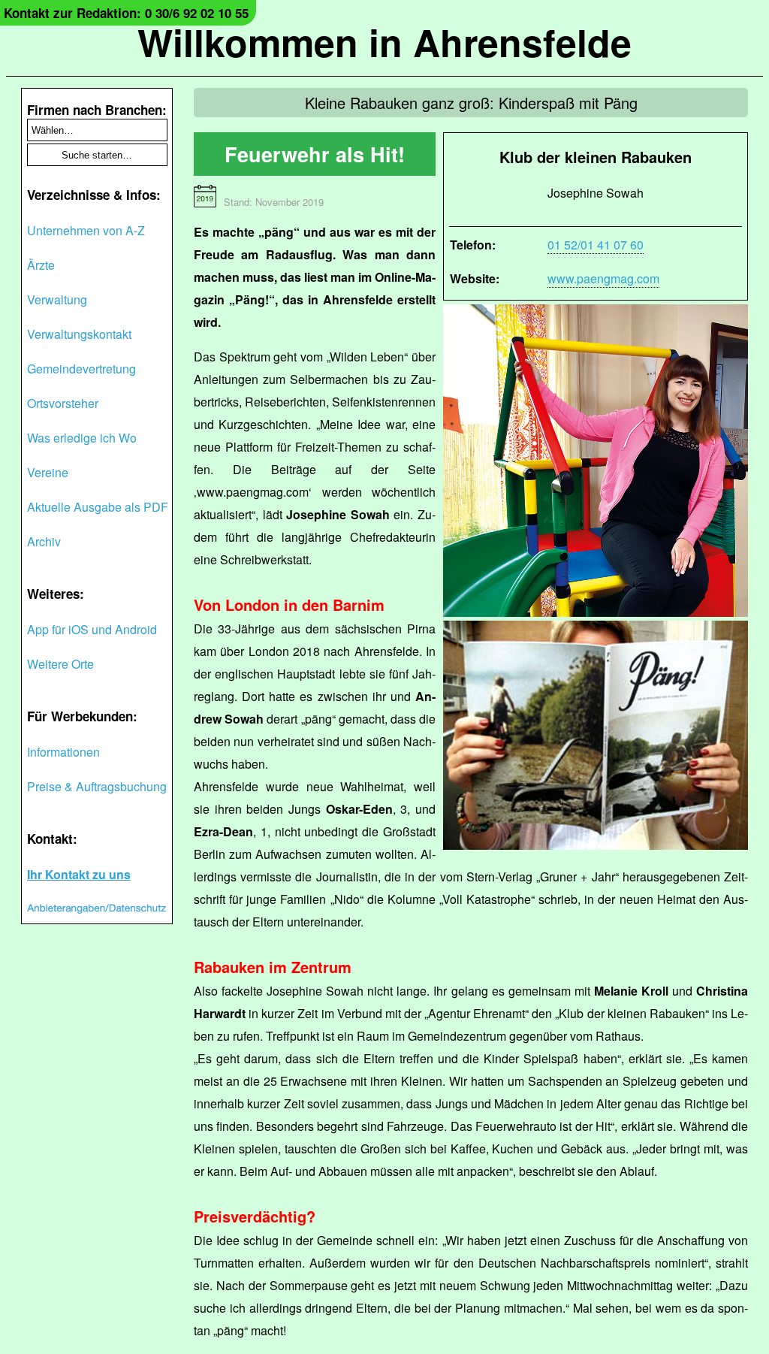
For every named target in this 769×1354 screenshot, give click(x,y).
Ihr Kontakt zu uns (79, 874)
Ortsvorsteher (62, 403)
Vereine (47, 472)
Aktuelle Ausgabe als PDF (97, 506)
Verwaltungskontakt (79, 334)
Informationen (63, 751)
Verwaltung (57, 299)
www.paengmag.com (603, 278)
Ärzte (41, 265)
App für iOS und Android (92, 629)
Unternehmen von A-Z (86, 230)
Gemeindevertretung (81, 368)
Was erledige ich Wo (82, 437)
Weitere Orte (60, 663)
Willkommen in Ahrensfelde (384, 41)
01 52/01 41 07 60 (595, 244)
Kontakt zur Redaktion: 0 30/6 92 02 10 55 (126, 13)
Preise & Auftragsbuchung (97, 786)
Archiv (44, 541)
